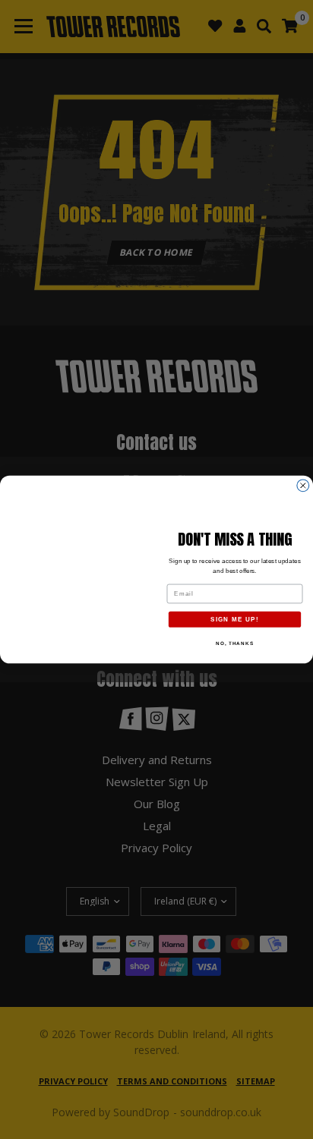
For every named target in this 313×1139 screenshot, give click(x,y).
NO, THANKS (235, 643)
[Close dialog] (303, 486)
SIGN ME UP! (234, 619)
